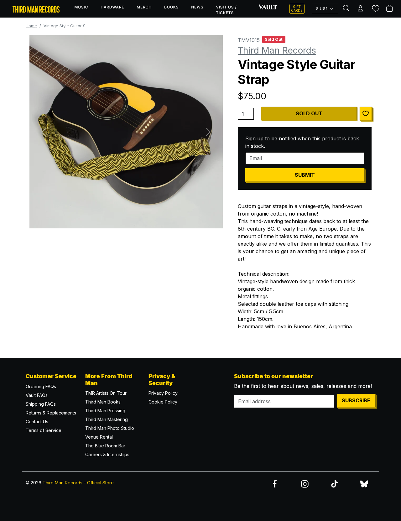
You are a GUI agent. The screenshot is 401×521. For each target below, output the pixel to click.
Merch (144, 7)
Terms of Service (43, 430)
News (197, 7)
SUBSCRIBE (356, 400)
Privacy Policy (163, 393)
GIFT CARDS (297, 9)
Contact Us (37, 421)
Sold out (309, 113)
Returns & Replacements (51, 412)
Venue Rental (99, 437)
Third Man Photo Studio (109, 428)
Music (81, 7)
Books (171, 7)
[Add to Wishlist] (366, 113)
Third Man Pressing (105, 410)
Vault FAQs (37, 395)
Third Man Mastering (106, 419)
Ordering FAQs (41, 386)
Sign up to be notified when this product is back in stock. (302, 142)
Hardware (112, 7)
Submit (305, 175)
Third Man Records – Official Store (78, 482)
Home (31, 25)
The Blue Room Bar (105, 445)
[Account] (361, 9)
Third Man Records (277, 50)
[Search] (346, 9)
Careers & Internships (107, 454)
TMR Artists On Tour (106, 393)
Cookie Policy (162, 401)
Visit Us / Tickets (226, 10)
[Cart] (390, 9)
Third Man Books (103, 401)
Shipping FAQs (41, 404)
